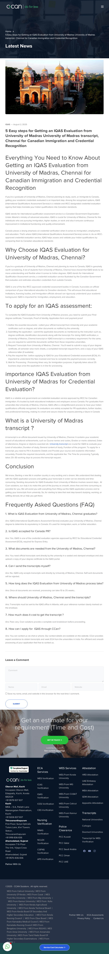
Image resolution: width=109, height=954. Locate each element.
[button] (7, 946)
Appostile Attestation (92, 803)
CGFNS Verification (43, 851)
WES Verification (45, 778)
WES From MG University (66, 786)
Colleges (86, 826)
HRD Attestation (90, 774)
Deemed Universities (92, 832)
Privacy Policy (83, 918)
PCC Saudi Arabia (67, 849)
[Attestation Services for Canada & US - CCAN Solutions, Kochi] (22, 6)
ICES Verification (45, 804)
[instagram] (94, 851)
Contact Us (98, 918)
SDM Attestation (90, 797)
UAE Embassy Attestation (89, 783)
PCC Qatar (64, 843)
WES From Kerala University (67, 776)
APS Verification (45, 859)
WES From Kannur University (68, 815)
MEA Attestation (90, 790)
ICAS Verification (43, 786)
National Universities (92, 819)
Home (8, 31)
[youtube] (89, 851)
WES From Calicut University (68, 805)
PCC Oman (64, 855)
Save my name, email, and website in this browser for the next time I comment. (43, 694)
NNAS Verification (43, 832)
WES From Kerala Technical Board (34, 908)
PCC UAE (63, 861)
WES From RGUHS (37, 928)
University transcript (59, 444)
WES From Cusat (35, 894)
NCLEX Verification (43, 842)
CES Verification (45, 810)
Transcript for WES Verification (91, 840)
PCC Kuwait (65, 837)
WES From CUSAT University (68, 796)
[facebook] (84, 851)
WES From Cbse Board (35, 918)
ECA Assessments (95, 915)
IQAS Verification (43, 796)
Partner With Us (13, 864)
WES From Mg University (39, 898)
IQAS (7, 124)
